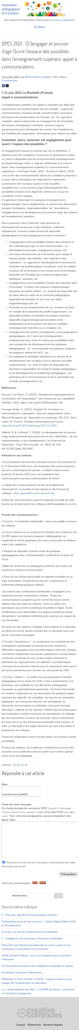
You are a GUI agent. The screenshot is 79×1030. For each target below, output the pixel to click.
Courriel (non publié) (15, 794)
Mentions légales (53, 1024)
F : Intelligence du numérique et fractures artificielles (32, 938)
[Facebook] (3, 86)
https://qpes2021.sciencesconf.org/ (34, 493)
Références (34, 1024)
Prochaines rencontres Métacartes (22, 972)
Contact (20, 1024)
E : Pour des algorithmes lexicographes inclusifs (29, 914)
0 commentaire (9, 80)
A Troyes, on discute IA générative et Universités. (30, 931)
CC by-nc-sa (20, 764)
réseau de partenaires (64, 20)
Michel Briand (32, 77)
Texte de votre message (16, 804)
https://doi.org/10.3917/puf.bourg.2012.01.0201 (29, 425)
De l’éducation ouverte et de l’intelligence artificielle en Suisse (37, 965)
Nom (4, 784)
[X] (7, 86)
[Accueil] (40, 15)
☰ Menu (39, 27)
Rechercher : (20, 895)
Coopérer (46, 77)
